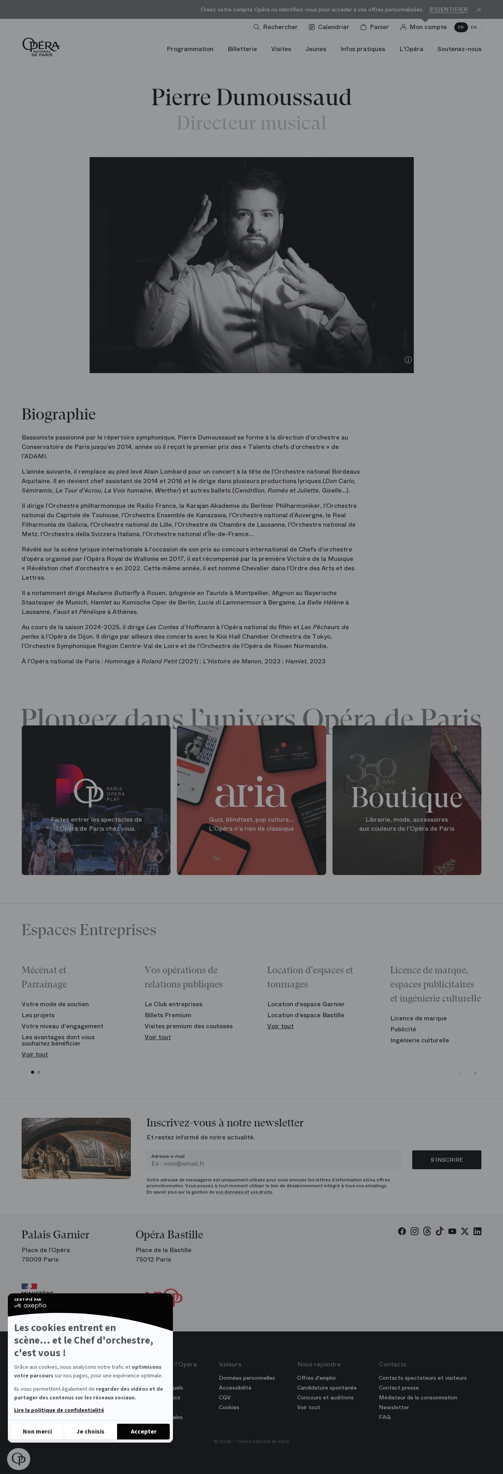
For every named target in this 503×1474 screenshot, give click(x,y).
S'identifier (449, 9)
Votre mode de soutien (55, 1004)
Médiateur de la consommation (418, 1397)
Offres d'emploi (316, 1378)
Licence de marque (418, 1018)
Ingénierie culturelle (419, 1040)
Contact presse (399, 1388)
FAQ (385, 1417)
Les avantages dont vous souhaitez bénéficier (58, 1040)
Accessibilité (235, 1388)
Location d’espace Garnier (306, 1004)
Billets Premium (168, 1015)
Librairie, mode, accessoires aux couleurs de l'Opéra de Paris (406, 824)
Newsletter (394, 1407)
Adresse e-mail (168, 1156)
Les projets (38, 1015)
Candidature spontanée (327, 1388)
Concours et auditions (325, 1397)
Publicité (403, 1029)
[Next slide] (475, 1073)
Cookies (229, 1407)
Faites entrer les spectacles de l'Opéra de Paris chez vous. (96, 824)
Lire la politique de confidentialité (59, 1410)
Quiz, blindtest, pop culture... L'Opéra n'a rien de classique (251, 824)
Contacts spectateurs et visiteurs (423, 1378)
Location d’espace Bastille (305, 1015)
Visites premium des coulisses (189, 1026)
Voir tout (35, 1054)
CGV (225, 1397)
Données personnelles (247, 1378)
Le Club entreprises (173, 1004)
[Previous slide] (459, 1073)
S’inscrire (447, 1160)
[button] (18, 1459)
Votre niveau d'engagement (62, 1026)
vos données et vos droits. (244, 1192)
